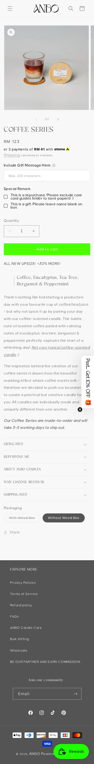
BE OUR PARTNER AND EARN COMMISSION (45, 662)
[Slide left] (36, 119)
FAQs (14, 616)
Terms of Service (24, 594)
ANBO (34, 754)
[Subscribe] (75, 694)
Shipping (12, 155)
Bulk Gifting (19, 639)
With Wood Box (24, 519)
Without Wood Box (63, 518)
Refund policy (21, 605)
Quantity (11, 221)
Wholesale (18, 650)
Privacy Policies (23, 583)
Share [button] (15, 532)
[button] (10, 8)
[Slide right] (58, 119)
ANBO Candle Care (26, 628)
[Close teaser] (79, 409)
